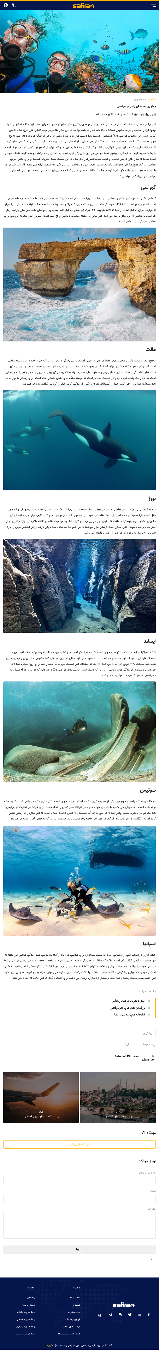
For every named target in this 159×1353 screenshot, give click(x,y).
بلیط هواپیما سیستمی (25, 1334)
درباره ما (76, 1305)
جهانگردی (147, 1033)
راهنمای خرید (28, 1298)
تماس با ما (75, 1298)
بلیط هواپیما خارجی (26, 1319)
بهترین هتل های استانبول (118, 1114)
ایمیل (153, 1191)
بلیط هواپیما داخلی (26, 1312)
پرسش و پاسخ (28, 1305)
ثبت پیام (79, 1249)
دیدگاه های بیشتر (80, 1144)
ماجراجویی (140, 99)
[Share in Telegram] (63, 1025)
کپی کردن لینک (138, 1038)
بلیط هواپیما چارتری (25, 1327)
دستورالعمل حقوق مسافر (68, 1334)
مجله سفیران (74, 1312)
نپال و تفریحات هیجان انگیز (129, 1001)
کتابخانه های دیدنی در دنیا (129, 1014)
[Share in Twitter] (84, 1025)
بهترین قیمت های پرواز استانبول (41, 1114)
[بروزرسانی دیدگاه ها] (143, 1133)
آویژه (49, 1345)
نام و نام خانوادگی (147, 1173)
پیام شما (151, 1209)
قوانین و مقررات (72, 1319)
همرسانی (145, 1044)
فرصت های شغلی (72, 1327)
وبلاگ (152, 99)
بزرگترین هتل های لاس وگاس (127, 1008)
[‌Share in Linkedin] (74, 1025)
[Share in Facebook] (95, 1025)
